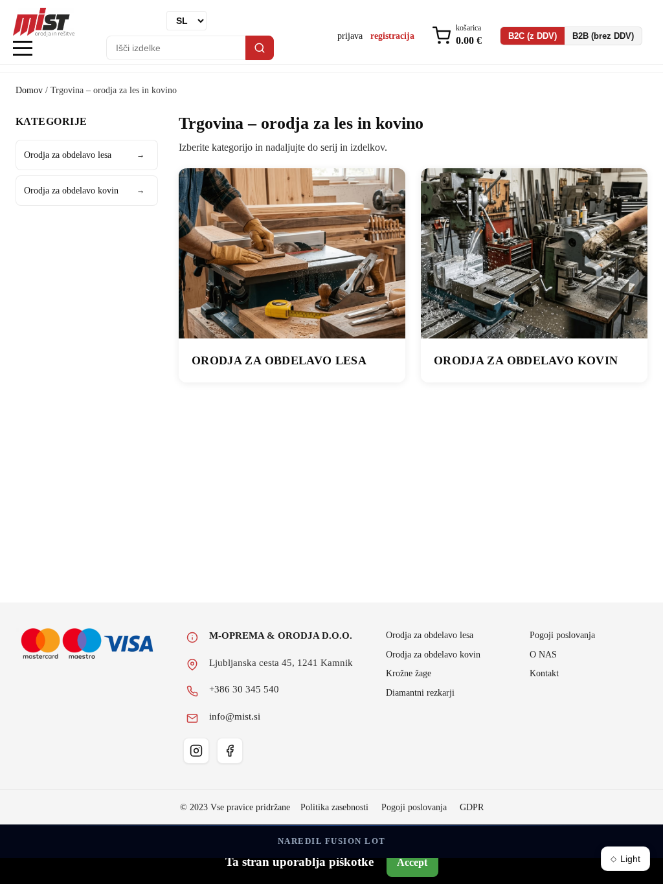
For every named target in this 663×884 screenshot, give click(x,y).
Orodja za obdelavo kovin (84, 190)
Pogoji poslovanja (562, 635)
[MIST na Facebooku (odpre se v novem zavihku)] (230, 751)
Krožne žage (408, 673)
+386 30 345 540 (244, 689)
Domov (29, 90)
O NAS (543, 654)
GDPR (472, 807)
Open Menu (22, 49)
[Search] (259, 48)
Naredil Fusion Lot (332, 841)
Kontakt (544, 673)
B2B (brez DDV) (603, 36)
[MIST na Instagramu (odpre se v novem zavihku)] (196, 751)
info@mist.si (234, 716)
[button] (457, 36)
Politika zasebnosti (334, 807)
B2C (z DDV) (532, 36)
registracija (392, 35)
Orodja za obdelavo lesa (84, 154)
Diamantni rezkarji (420, 692)
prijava (350, 35)
